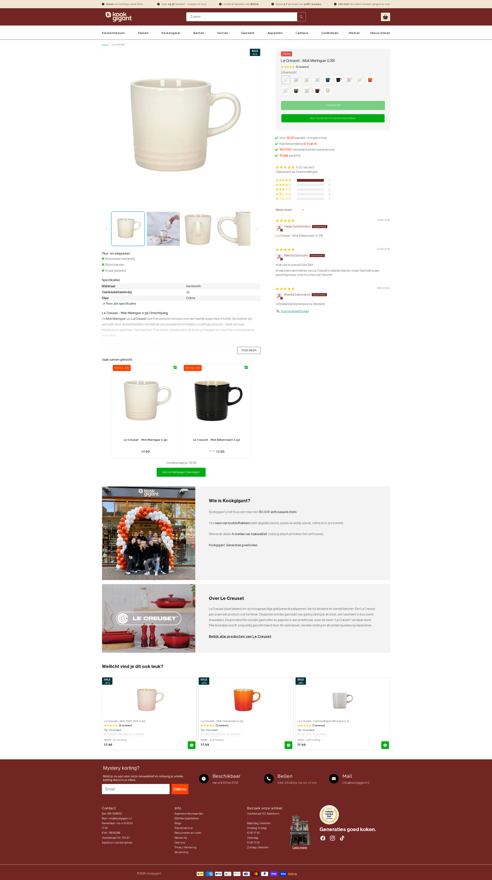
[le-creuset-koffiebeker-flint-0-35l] (296, 91)
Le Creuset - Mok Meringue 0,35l (146, 439)
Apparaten (275, 33)
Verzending (182, 852)
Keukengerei (171, 33)
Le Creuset (118, 44)
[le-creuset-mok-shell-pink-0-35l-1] (328, 91)
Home (105, 44)
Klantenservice (184, 828)
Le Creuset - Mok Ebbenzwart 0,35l (216, 439)
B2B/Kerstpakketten (187, 818)
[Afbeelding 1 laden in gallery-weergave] (128, 229)
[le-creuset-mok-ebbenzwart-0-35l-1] (339, 80)
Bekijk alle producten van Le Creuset (240, 636)
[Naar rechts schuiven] (256, 229)
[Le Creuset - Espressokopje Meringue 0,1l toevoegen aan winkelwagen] (385, 745)
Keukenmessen (114, 33)
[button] (385, 17)
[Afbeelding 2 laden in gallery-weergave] (163, 229)
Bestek (199, 33)
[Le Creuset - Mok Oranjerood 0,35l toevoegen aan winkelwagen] (288, 745)
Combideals (330, 33)
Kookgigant (154, 873)
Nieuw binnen (380, 33)
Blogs (178, 823)
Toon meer (248, 350)
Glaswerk (248, 33)
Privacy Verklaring (186, 847)
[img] (285, 220)
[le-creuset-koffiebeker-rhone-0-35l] (317, 91)
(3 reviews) (302, 66)
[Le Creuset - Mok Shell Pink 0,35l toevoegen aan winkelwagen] (191, 745)
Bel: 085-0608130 (112, 813)
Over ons (180, 842)
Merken (354, 33)
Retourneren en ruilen (188, 833)
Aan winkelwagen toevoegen (181, 472)
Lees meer (300, 847)
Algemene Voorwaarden (189, 813)
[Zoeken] (301, 16)
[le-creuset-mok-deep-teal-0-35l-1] (328, 80)
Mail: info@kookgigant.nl (117, 818)
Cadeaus (302, 33)
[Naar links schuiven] (106, 229)
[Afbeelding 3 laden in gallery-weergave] (198, 229)
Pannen (143, 33)
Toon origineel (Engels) (295, 311)
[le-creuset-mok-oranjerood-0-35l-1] (370, 80)
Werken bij (181, 838)
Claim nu (180, 789)
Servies (223, 33)
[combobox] (246, 16)
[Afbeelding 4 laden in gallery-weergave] (234, 229)
